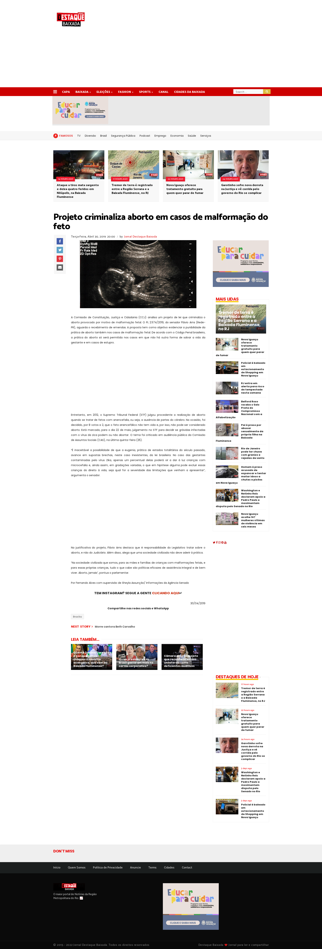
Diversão (90, 136)
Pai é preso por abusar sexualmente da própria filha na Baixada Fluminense (239, 432)
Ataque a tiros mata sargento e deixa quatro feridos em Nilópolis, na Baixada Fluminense (78, 191)
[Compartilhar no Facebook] (60, 241)
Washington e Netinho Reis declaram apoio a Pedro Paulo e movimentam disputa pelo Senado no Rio (240, 498)
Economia (177, 136)
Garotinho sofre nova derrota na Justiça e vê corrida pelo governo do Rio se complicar (242, 189)
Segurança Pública (123, 136)
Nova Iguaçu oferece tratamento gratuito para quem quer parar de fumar (184, 189)
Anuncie (135, 867)
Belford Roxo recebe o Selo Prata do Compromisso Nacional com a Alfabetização (239, 409)
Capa (66, 92)
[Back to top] (312, 940)
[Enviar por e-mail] (60, 267)
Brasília (77, 616)
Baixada (82, 92)
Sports (145, 92)
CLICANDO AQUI (165, 593)
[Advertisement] (161, 59)
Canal (163, 92)
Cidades (169, 867)
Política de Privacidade (108, 867)
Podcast (145, 136)
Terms (152, 867)
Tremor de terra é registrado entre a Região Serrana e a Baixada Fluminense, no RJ (132, 189)
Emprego (160, 136)
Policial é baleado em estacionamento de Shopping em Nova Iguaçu (253, 369)
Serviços (205, 136)
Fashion (124, 92)
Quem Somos (77, 867)
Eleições (103, 92)
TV (78, 136)
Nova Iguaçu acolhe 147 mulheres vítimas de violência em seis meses (253, 520)
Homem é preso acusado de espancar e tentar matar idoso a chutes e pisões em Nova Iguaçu (241, 474)
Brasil (103, 136)
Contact (187, 867)
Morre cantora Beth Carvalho (115, 627)
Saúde (192, 136)
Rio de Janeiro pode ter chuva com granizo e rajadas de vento (252, 453)
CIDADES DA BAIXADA (189, 92)
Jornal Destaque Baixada (140, 236)
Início (56, 867)
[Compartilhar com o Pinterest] (60, 259)
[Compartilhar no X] (60, 250)
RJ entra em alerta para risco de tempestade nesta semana (252, 388)
